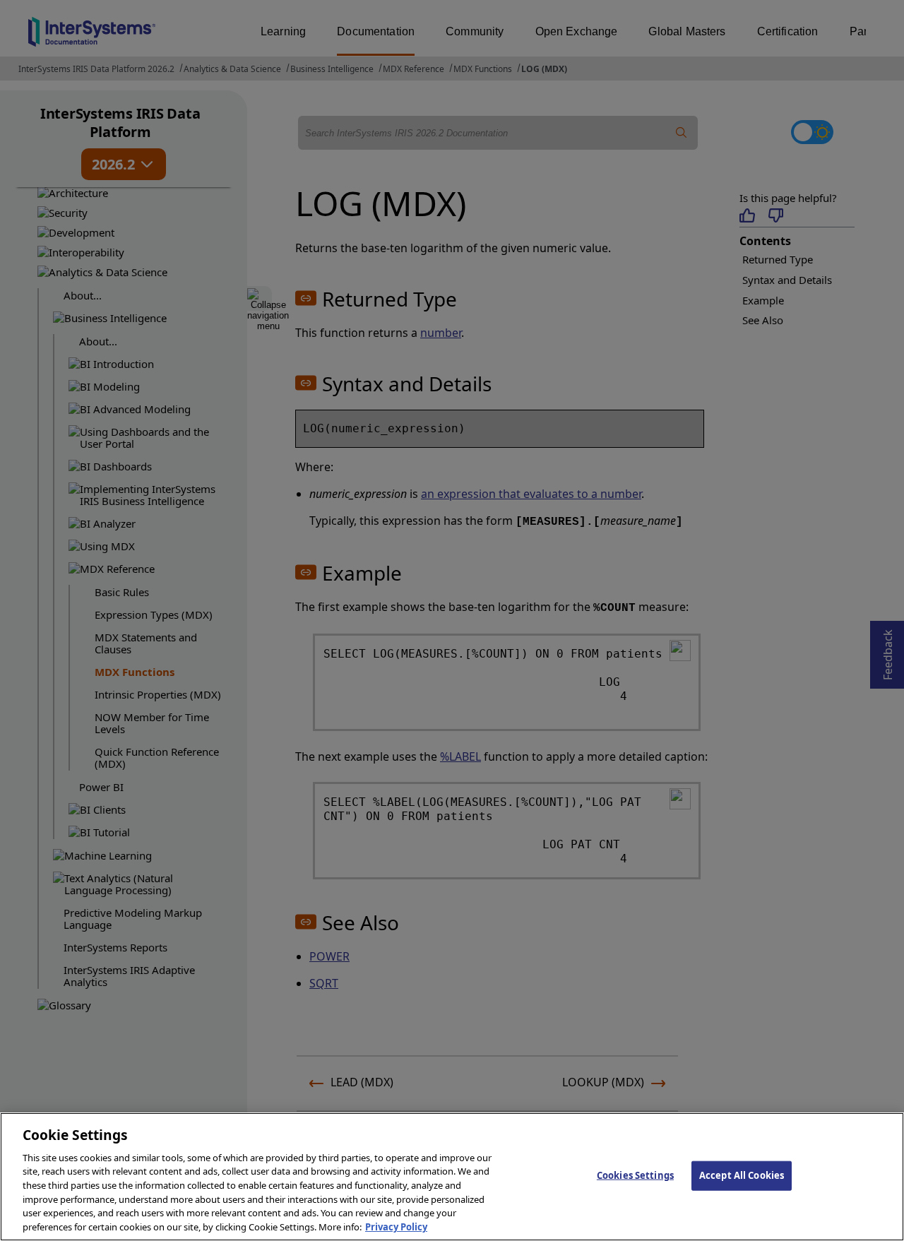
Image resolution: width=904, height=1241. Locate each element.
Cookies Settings (635, 1175)
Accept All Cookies (741, 1175)
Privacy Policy (396, 1226)
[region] (452, 1176)
